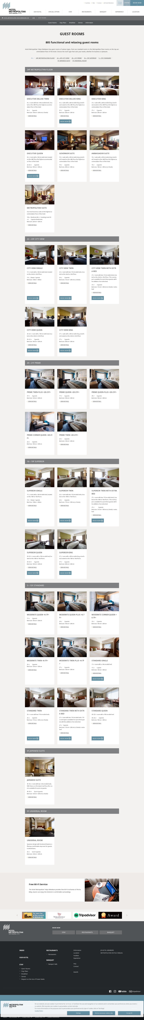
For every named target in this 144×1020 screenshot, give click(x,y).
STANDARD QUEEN (100, 710)
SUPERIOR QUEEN (34, 552)
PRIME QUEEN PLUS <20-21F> (104, 392)
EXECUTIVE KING (99, 99)
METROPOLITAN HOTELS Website (112, 953)
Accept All (129, 1013)
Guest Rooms (52, 23)
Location (76, 953)
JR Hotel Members (109, 3)
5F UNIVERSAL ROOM (79, 61)
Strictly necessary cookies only (104, 1013)
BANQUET (103, 12)
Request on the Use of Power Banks (33, 979)
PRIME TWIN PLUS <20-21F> (39, 392)
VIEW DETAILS (32, 116)
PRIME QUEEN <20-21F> (69, 392)
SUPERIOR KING (66, 552)
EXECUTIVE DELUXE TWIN (38, 99)
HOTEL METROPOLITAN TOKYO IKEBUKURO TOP (16, 18)
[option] (34, 915)
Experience (76, 958)
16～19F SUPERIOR (90, 58)
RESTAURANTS (86, 12)
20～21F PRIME (77, 58)
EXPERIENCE (119, 12)
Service (80, 23)
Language (127, 2)
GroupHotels (120, 2)
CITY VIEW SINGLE (35, 268)
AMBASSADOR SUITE (100, 153)
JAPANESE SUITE (34, 780)
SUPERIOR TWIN (66, 490)
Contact (99, 3)
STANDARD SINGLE (100, 660)
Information (89, 23)
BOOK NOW (137, 3)
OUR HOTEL (37, 12)
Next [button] (126, 915)
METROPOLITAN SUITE (37, 208)
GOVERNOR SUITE (67, 153)
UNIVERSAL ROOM (35, 840)
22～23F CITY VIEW (63, 58)
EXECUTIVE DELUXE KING (70, 99)
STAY (70, 12)
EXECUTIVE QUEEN (35, 153)
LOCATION (135, 12)
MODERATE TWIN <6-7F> (37, 660)
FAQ (93, 3)
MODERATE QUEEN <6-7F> (38, 614)
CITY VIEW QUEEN (34, 330)
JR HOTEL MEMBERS (107, 950)
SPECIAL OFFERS (53, 12)
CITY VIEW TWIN (66, 268)
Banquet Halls (52, 964)
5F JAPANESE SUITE (64, 61)
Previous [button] (17, 915)
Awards (75, 972)
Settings (78, 1013)
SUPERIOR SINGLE (34, 490)
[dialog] (72, 1009)
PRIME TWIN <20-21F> (68, 435)
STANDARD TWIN (34, 710)
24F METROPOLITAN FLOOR (45, 58)
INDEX (21, 950)
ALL (32, 58)
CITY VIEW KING (66, 330)
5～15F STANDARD (105, 58)
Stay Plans (63, 23)
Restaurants (52, 954)
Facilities (87, 3)
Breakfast (72, 23)
